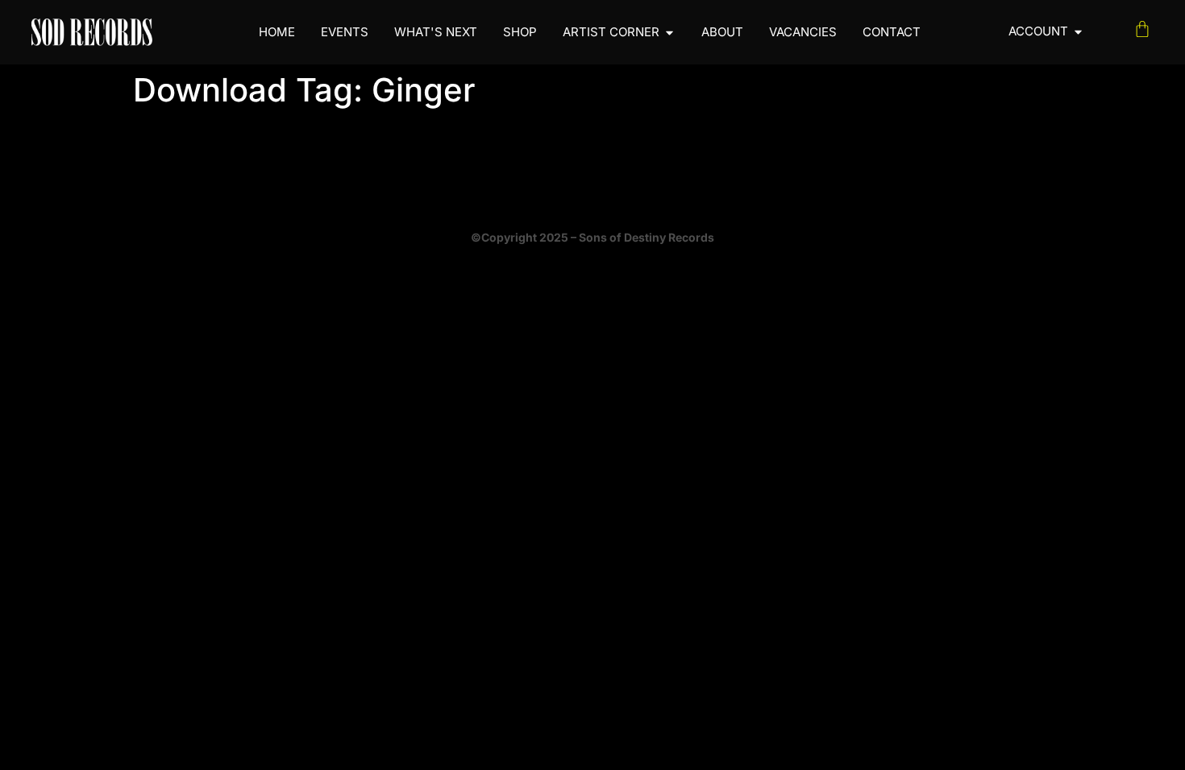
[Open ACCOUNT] (1078, 32)
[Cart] (1142, 29)
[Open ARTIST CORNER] (669, 32)
